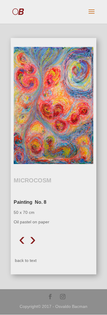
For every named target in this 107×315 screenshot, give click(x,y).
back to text (26, 260)
